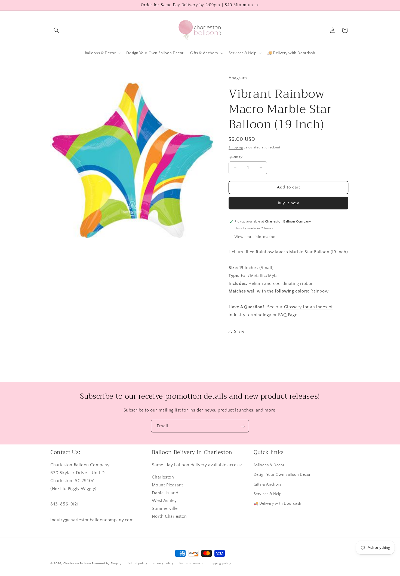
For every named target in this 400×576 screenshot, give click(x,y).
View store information (255, 237)
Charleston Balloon (77, 563)
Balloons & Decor (269, 465)
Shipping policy (220, 563)
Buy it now (288, 203)
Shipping (236, 147)
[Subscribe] (243, 426)
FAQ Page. (288, 314)
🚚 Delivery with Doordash (277, 503)
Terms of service (191, 563)
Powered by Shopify (107, 563)
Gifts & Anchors (267, 484)
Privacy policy (163, 563)
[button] (56, 30)
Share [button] (239, 331)
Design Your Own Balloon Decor (282, 475)
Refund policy (137, 563)
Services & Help (268, 494)
